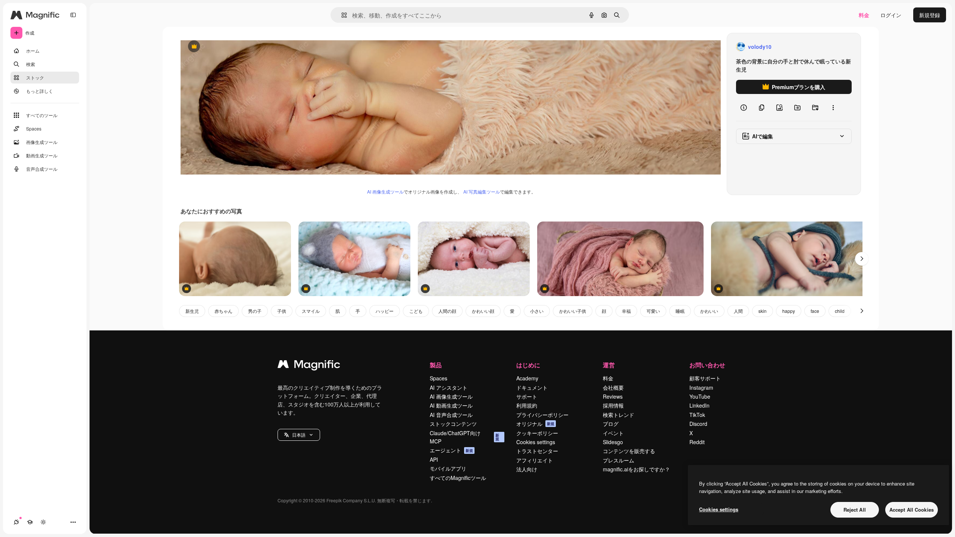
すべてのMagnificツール (458, 477)
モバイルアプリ (448, 468)
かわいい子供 (572, 311)
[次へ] (861, 259)
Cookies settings (535, 442)
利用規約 (526, 405)
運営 (609, 365)
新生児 (192, 311)
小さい (537, 311)
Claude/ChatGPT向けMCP (464, 437)
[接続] (16, 522)
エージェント (451, 450)
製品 (436, 365)
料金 (864, 15)
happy (788, 311)
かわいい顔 (483, 311)
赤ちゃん (223, 311)
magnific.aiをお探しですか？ (636, 469)
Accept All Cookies (911, 509)
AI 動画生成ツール (451, 405)
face (815, 311)
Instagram (701, 387)
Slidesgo (613, 442)
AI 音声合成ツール (451, 414)
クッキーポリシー (537, 433)
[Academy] (30, 522)
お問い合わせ (707, 365)
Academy (527, 378)
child (840, 311)
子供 (281, 311)
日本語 (299, 434)
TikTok (697, 414)
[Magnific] (309, 365)
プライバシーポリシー (542, 414)
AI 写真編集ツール (481, 191)
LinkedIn (699, 405)
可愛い (653, 311)
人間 (738, 311)
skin (762, 311)
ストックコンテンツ (453, 423)
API (434, 459)
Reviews (613, 396)
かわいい (709, 311)
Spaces (438, 378)
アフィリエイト (534, 460)
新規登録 (929, 15)
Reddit (697, 442)
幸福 (626, 311)
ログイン (890, 15)
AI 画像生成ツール (385, 191)
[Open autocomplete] (341, 15)
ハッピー (385, 311)
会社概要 (613, 387)
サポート (526, 396)
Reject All (854, 509)
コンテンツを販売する (629, 451)
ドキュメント (532, 387)
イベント (613, 433)
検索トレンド (618, 414)
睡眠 (680, 311)
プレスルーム (618, 460)
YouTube (699, 396)
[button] (299, 435)
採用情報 (613, 405)
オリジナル (232, 47)
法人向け (526, 469)
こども (416, 311)
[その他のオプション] (833, 107)
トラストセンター (537, 451)
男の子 (255, 311)
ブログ (611, 423)
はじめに (528, 365)
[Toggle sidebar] (73, 15)
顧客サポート (705, 378)
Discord (698, 423)
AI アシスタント (448, 387)
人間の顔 (447, 311)
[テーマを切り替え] (43, 522)
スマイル (311, 311)
